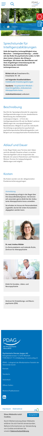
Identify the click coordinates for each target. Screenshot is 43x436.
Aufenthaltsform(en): (14, 94)
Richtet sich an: (11, 73)
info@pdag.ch (21, 358)
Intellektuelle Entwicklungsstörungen (19, 82)
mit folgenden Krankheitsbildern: (18, 80)
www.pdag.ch (32, 358)
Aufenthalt (6, 380)
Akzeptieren (33, 415)
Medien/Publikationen (11, 391)
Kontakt (5, 369)
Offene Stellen (8, 385)
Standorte (6, 374)
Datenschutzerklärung (19, 431)
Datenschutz (17, 409)
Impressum (6, 409)
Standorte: (9, 86)
